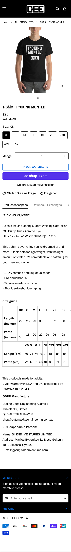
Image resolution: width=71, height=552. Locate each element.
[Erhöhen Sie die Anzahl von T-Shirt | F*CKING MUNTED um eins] (64, 156)
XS (7, 136)
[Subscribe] (65, 498)
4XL (7, 145)
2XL (53, 136)
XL (43, 136)
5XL (18, 145)
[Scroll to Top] (65, 534)
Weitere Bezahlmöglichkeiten (35, 184)
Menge (7, 156)
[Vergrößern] (61, 86)
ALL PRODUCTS (24, 22)
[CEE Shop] (35, 9)
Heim (5, 22)
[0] (65, 9)
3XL (64, 136)
